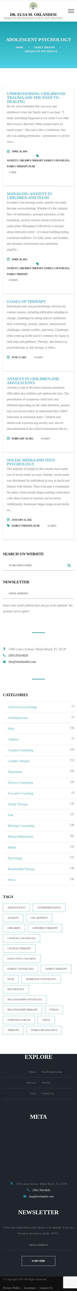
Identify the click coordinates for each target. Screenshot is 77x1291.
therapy (13, 1030)
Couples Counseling (20, 750)
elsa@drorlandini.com (22, 661)
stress (54, 1009)
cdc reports (39, 918)
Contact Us (47, 1093)
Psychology (15, 858)
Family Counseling (56, 160)
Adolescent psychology (22, 707)
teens (46, 1020)
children (14, 928)
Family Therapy (44, 47)
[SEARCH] (69, 566)
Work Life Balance (44, 1030)
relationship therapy (23, 1009)
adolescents (16, 907)
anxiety (12, 160)
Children (13, 739)
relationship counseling (25, 999)
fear (32, 166)
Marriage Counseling (21, 825)
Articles (45, 1082)
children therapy (31, 160)
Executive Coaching (20, 793)
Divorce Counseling (20, 782)
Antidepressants (18, 717)
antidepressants (49, 907)
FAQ (33, 1093)
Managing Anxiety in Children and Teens (29, 196)
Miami (12, 847)
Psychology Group (51, 1071)
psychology (16, 989)
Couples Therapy (18, 761)
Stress (11, 879)
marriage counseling (41, 979)
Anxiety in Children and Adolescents (33, 381)
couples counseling (22, 938)
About (32, 1071)
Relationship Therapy (21, 869)
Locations (30, 1287)
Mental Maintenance (20, 836)
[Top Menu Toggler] (71, 11)
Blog (11, 728)
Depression (15, 771)
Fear (10, 815)
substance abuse (19, 1020)
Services (31, 1082)
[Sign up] (69, 594)
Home (19, 47)
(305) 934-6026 (18, 655)
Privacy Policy (11, 1287)
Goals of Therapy (26, 301)
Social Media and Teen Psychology (31, 462)
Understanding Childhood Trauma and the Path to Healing (36, 97)
